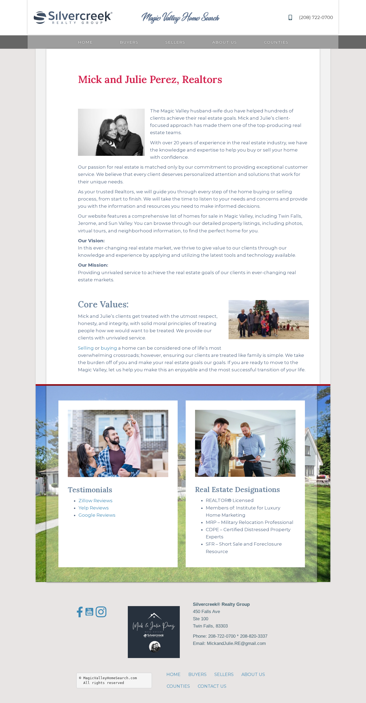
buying (109, 348)
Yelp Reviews (94, 508)
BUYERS (129, 42)
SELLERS (175, 42)
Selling (86, 348)
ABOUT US (224, 42)
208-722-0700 (222, 636)
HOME (85, 42)
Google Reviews (97, 515)
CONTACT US (212, 686)
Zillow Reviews (96, 500)
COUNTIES (276, 42)
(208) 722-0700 (316, 17)
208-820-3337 (253, 636)
